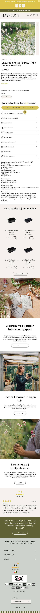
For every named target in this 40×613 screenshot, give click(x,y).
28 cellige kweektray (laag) (28, 261)
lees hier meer (20, 533)
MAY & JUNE (22, 607)
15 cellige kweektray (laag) (28, 231)
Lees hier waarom (20, 346)
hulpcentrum (15, 543)
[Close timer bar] (39, 1)
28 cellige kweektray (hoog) (11, 261)
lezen (20, 482)
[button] (27, 15)
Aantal (3, 93)
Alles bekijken (20, 274)
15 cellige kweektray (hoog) (11, 231)
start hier (20, 413)
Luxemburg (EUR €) (19, 601)
